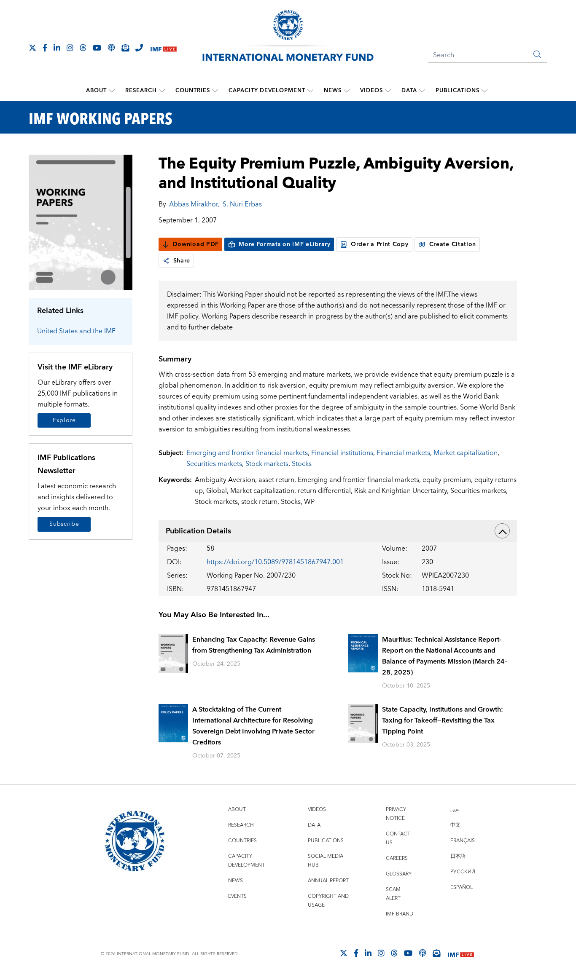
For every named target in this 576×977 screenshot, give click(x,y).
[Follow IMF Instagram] (70, 47)
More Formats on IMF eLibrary (285, 244)
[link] (166, 261)
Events (237, 896)
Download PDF (196, 244)
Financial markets (403, 453)
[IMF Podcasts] (422, 953)
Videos (371, 90)
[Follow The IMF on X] (32, 47)
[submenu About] (112, 90)
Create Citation (452, 244)
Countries (192, 90)
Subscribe (64, 524)
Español (461, 887)
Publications (457, 90)
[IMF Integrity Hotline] (139, 47)
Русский (462, 871)
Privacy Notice (396, 814)
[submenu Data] (422, 90)
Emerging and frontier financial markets (247, 453)
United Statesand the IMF (76, 331)
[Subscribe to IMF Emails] (125, 47)
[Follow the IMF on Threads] (83, 47)
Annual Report (328, 880)
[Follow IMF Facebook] (45, 47)
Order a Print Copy (380, 244)
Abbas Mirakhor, (194, 204)
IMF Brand (399, 914)
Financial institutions (342, 453)
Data (409, 90)
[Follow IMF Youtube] (97, 47)
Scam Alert (393, 894)
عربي (455, 809)
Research (141, 90)
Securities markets (214, 464)
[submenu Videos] (388, 90)
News (333, 90)
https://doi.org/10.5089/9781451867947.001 (275, 562)
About (96, 90)
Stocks (302, 464)
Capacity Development (267, 90)
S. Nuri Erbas (242, 204)
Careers (397, 858)
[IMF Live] (163, 48)
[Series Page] (80, 221)
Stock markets (266, 464)
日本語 (458, 856)
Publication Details (198, 531)
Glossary (399, 874)
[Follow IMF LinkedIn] (57, 47)
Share (182, 261)
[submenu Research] (162, 90)
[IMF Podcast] (111, 47)
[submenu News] (347, 90)
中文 (455, 825)
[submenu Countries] (215, 90)
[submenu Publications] (484, 90)
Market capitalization (465, 453)
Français (462, 840)
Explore (64, 420)
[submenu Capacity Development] (310, 90)
